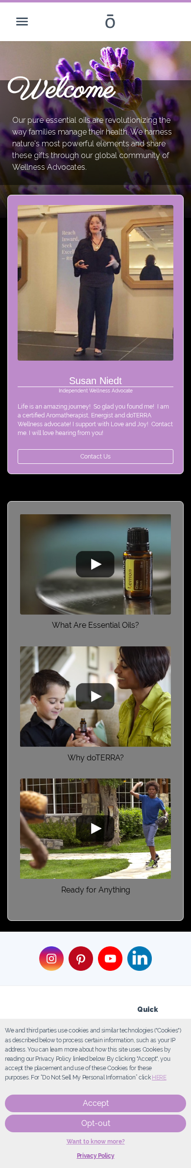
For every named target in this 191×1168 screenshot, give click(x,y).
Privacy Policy (96, 1155)
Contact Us (95, 456)
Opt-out (95, 1123)
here (159, 1077)
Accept (96, 1103)
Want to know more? (96, 1141)
